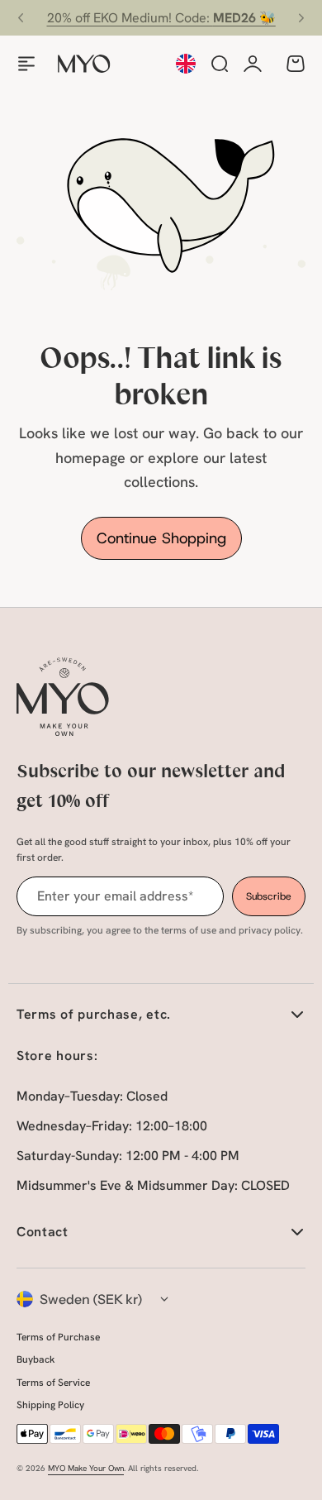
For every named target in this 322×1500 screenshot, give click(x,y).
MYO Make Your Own (86, 1468)
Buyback (35, 1359)
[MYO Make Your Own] (84, 64)
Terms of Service (53, 1382)
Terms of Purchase (58, 1337)
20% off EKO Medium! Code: (161, 17)
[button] (20, 18)
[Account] (252, 63)
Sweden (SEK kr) (91, 1299)
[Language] (186, 63)
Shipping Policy (50, 1405)
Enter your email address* (115, 896)
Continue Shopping (161, 538)
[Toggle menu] (26, 63)
